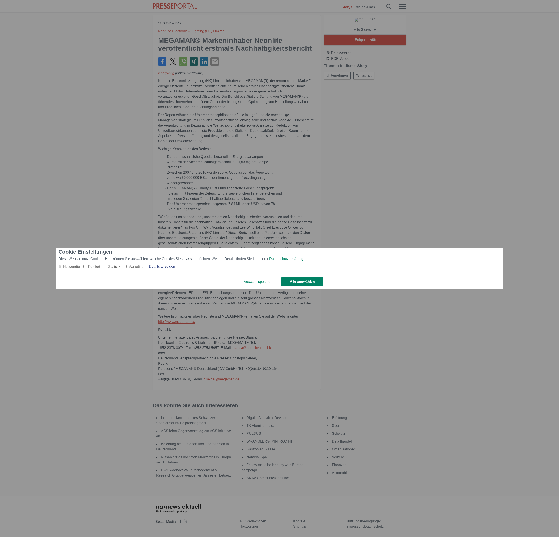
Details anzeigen (162, 266)
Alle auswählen (302, 282)
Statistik (114, 266)
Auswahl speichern (258, 282)
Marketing (136, 266)
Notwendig (71, 266)
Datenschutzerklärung (286, 259)
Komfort (94, 266)
